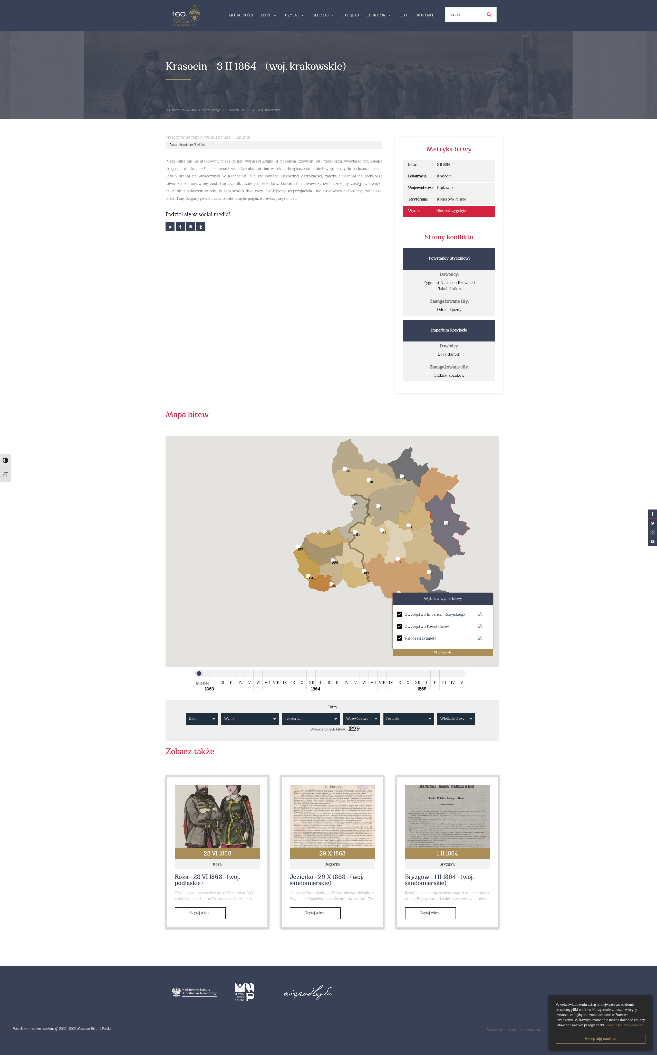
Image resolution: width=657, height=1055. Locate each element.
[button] (419, 658)
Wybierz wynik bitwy (443, 599)
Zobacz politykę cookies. (625, 1025)
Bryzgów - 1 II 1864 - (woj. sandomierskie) (439, 880)
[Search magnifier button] (489, 14)
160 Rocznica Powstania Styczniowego (193, 110)
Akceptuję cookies (600, 1039)
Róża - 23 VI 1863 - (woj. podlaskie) (207, 880)
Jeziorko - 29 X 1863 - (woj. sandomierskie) (326, 880)
